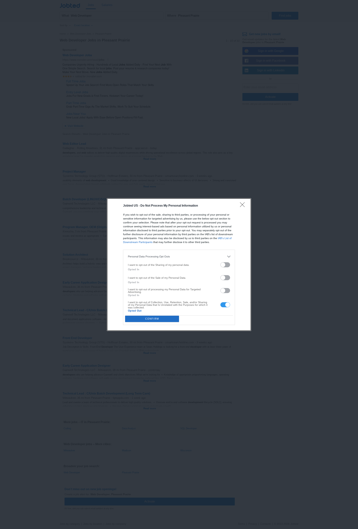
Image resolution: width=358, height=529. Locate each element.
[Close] (243, 205)
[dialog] (179, 265)
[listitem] (179, 257)
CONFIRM (152, 318)
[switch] (225, 264)
